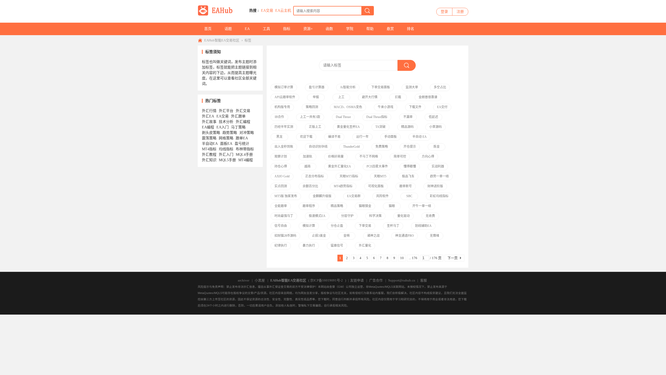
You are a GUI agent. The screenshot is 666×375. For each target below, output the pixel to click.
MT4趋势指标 (343, 186)
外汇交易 (243, 111)
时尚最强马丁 (283, 216)
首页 (208, 29)
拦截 (398, 97)
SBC (409, 196)
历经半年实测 (283, 127)
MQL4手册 (244, 155)
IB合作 (279, 117)
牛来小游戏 (385, 107)
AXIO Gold (282, 176)
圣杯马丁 (393, 226)
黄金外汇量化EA (339, 166)
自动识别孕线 (318, 146)
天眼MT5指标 (349, 176)
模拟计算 (309, 226)
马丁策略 (238, 127)
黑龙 (279, 137)
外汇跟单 (238, 116)
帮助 (370, 29)
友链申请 (357, 280)
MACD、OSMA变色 (348, 107)
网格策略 (226, 138)
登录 (444, 12)
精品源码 (407, 127)
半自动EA (210, 144)
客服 (423, 280)
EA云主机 (283, 10)
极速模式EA (317, 216)
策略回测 (312, 107)
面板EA (226, 144)
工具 (266, 29)
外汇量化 (365, 245)
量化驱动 (403, 216)
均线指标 (226, 149)
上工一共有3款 (310, 117)
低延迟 (433, 117)
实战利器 (438, 166)
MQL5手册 (227, 160)
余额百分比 (310, 186)
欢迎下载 (306, 137)
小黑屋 (260, 280)
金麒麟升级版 (322, 196)
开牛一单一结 (421, 206)
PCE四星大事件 (377, 166)
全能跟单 (280, 206)
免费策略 (381, 146)
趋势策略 (229, 133)
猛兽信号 (337, 245)
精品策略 (337, 206)
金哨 (346, 236)
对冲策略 (246, 133)
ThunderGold (351, 146)
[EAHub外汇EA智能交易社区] (217, 15)
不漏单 (408, 117)
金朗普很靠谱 (428, 97)
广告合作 (376, 280)
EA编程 (208, 127)
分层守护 (347, 216)
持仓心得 (280, 166)
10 (402, 258)
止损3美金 (319, 236)
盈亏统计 (242, 144)
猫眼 (392, 206)
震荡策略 (209, 138)
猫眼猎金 (365, 206)
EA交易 (267, 10)
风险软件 (382, 196)
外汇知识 (209, 160)
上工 (341, 97)
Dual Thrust (343, 117)
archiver (243, 280)
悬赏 (390, 29)
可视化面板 (376, 186)
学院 (349, 29)
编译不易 (334, 137)
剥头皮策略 (211, 133)
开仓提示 (410, 146)
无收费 (430, 216)
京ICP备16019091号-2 (326, 280)
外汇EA (208, 116)
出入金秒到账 (283, 146)
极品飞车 (408, 176)
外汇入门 (226, 155)
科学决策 (375, 216)
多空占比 (440, 87)
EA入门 (222, 127)
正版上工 (315, 127)
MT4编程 (245, 160)
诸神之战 (373, 236)
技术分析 (226, 122)
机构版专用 (282, 107)
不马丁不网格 (368, 156)
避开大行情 (369, 97)
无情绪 (434, 236)
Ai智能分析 (348, 87)
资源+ (308, 29)
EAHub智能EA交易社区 (221, 40)
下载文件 (415, 107)
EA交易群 (354, 196)
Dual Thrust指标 (376, 117)
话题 (228, 29)
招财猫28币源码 (285, 236)
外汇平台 (226, 111)
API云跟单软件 (284, 97)
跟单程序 (309, 206)
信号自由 (280, 226)
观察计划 (280, 156)
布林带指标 (245, 149)
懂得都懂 (410, 166)
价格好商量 (336, 156)
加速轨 (307, 156)
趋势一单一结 (439, 176)
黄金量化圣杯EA (348, 127)
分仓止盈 (337, 226)
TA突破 (380, 127)
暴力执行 (309, 245)
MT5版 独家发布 (285, 196)
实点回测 (280, 186)
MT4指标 (209, 149)
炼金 (436, 146)
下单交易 (365, 226)
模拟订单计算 (283, 87)
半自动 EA (419, 137)
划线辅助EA (423, 226)
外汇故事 (209, 122)
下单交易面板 (380, 87)
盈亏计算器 (316, 87)
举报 (316, 97)
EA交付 (442, 107)
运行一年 (362, 137)
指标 (286, 29)
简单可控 (400, 156)
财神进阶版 (435, 186)
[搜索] (367, 11)
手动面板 (390, 137)
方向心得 (428, 156)
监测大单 (412, 87)
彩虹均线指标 (439, 196)
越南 (307, 166)
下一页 (452, 258)
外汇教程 (209, 155)
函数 (329, 29)
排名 (410, 29)
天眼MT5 (380, 176)
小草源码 (435, 127)
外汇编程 (243, 122)
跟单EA (242, 138)
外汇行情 (209, 111)
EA (247, 29)
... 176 (413, 258)
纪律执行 (280, 245)
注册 (460, 12)
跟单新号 (405, 186)
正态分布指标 (314, 176)
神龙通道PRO (404, 236)
